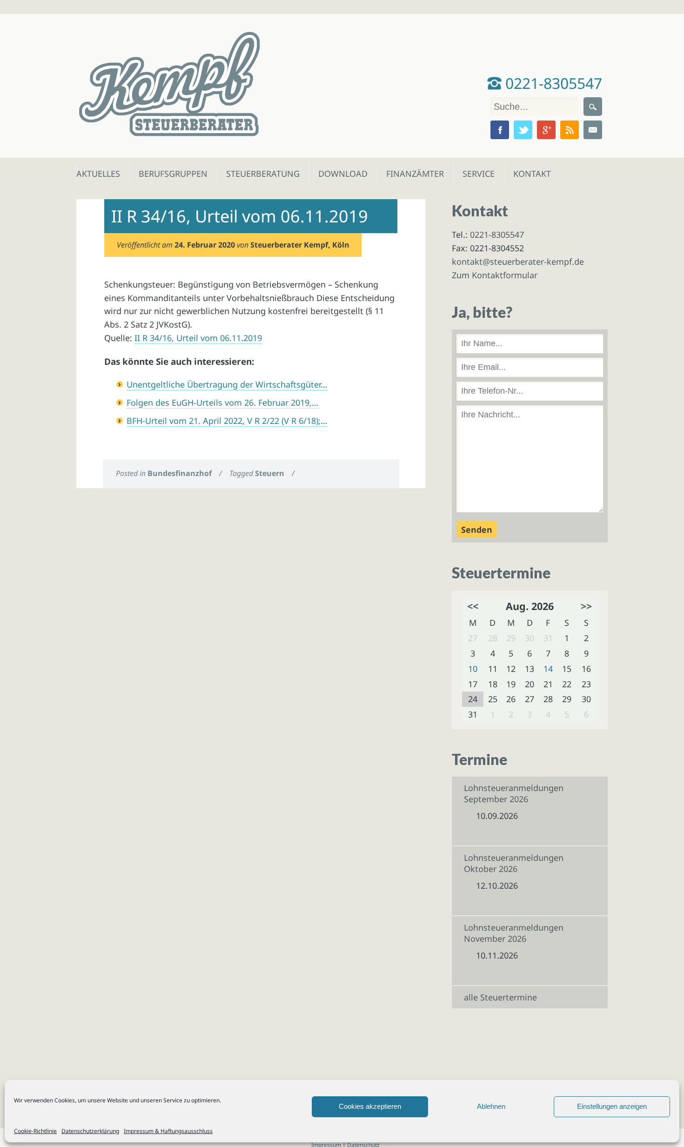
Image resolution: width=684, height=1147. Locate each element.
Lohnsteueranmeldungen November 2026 (513, 933)
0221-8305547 (552, 83)
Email (592, 130)
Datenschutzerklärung (90, 1131)
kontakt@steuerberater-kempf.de (518, 261)
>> (586, 606)
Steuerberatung (258, 173)
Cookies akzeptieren (370, 1106)
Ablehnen (491, 1106)
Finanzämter (412, 173)
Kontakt (531, 173)
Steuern (269, 473)
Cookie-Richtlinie (35, 1131)
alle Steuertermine (500, 997)
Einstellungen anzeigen (612, 1106)
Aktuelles (97, 173)
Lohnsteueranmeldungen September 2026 (513, 793)
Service (478, 173)
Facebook (499, 130)
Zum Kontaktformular (494, 275)
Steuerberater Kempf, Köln (299, 245)
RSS (569, 130)
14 (548, 668)
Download (340, 173)
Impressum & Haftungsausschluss (168, 1131)
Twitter (523, 130)
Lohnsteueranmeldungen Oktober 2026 (513, 863)
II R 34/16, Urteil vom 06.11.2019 (198, 337)
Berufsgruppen (169, 173)
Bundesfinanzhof (180, 473)
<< (472, 606)
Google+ (546, 130)
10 (472, 668)
